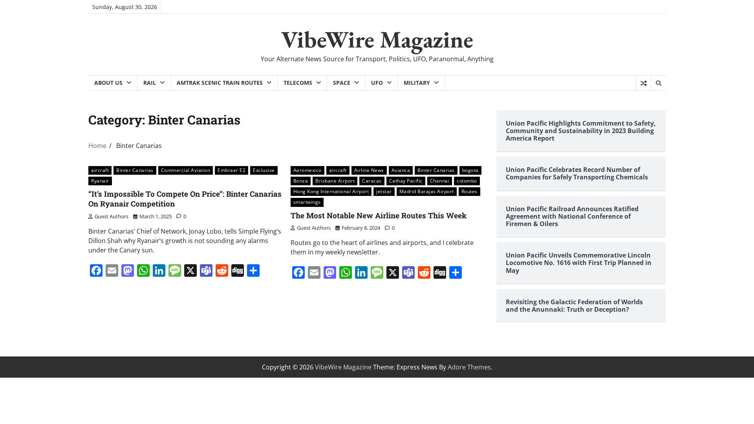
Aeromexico (307, 170)
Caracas (372, 180)
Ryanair (100, 180)
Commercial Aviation (185, 170)
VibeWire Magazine (377, 39)
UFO (377, 82)
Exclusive (264, 170)
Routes (469, 191)
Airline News (369, 170)
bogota (470, 170)
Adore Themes (469, 367)
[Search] (658, 83)
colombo (467, 180)
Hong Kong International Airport (331, 191)
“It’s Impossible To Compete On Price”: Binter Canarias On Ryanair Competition (185, 198)
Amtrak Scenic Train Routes (220, 82)
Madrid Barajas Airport (426, 191)
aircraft (100, 170)
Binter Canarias (135, 170)
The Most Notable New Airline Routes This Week (379, 215)
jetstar (384, 191)
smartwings (307, 202)
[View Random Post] (643, 83)
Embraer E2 (231, 170)
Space (341, 82)
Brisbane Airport (335, 180)
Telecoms (298, 82)
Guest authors (111, 216)
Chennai (440, 180)
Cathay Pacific (406, 180)
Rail (149, 82)
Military (417, 82)
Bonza (300, 180)
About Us (108, 82)
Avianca (401, 170)
